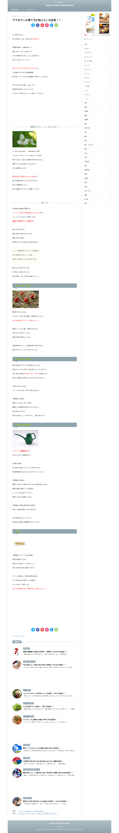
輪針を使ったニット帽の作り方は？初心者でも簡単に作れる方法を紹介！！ (48, 772)
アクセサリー (88, 52)
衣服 (85, 182)
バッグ (86, 90)
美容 (85, 174)
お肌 (85, 44)
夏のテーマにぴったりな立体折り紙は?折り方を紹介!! (41, 748)
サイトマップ (30, 9)
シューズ (87, 73)
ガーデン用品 (88, 61)
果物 (85, 149)
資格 (85, 186)
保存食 (86, 111)
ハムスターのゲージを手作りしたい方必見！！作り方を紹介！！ (44, 693)
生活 (23, 636)
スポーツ (87, 78)
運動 (85, 195)
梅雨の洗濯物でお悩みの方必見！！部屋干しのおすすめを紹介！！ (45, 651)
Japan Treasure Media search (59, 5)
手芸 (85, 132)
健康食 (86, 119)
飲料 (85, 203)
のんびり (87, 48)
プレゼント (87, 94)
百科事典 (87, 170)
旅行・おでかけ (88, 144)
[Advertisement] (44, 109)
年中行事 (87, 128)
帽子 (85, 124)
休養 (85, 107)
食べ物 (86, 199)
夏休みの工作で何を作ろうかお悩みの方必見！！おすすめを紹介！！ (46, 801)
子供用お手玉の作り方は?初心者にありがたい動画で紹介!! (42, 761)
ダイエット (87, 82)
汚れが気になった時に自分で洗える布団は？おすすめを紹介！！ (44, 665)
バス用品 (87, 86)
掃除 (85, 136)
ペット (86, 98)
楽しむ (86, 153)
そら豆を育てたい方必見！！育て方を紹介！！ (38, 706)
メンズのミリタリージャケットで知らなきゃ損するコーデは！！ (38, 813)
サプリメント (88, 69)
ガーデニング (17, 636)
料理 (85, 140)
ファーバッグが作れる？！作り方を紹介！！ (31, 811)
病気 (85, 165)
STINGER (80, 829)
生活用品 (87, 161)
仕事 (85, 103)
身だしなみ (87, 191)
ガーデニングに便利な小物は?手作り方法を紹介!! (39, 719)
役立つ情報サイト (59, 826)
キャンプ (87, 65)
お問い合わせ (15, 9)
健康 (85, 115)
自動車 (86, 178)
